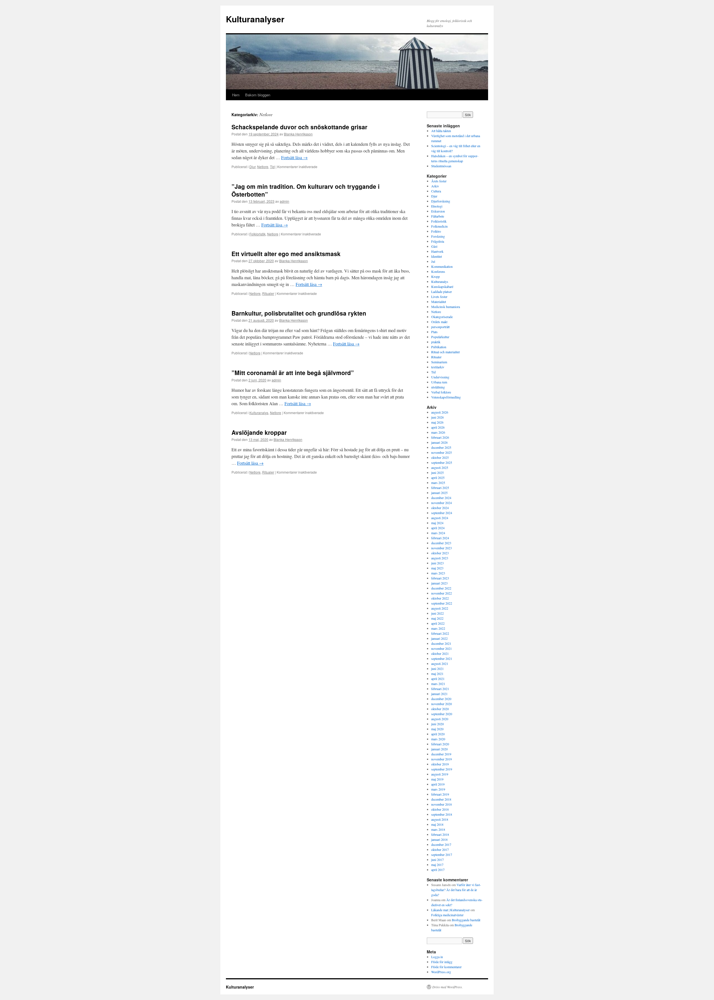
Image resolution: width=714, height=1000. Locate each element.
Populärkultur (440, 337)
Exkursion (438, 211)
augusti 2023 (439, 558)
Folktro (436, 231)
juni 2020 (437, 724)
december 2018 (441, 799)
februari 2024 (440, 538)
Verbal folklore (441, 392)
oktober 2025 (440, 457)
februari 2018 (440, 834)
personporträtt (440, 326)
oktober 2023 (440, 553)
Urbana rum (439, 382)
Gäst (434, 246)
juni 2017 (437, 859)
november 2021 (441, 648)
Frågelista (437, 241)
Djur (252, 166)
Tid (272, 166)
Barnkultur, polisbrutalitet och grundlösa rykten (298, 313)
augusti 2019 (439, 774)
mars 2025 (438, 482)
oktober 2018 (440, 809)
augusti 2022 (439, 608)
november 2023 (441, 548)
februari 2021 (440, 688)
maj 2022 (437, 618)
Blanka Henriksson (298, 134)
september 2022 (441, 603)
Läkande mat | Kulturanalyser (450, 910)
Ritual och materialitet (445, 352)
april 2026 (438, 427)
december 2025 (441, 447)
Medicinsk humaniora (445, 306)
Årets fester (439, 181)
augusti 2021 (439, 663)
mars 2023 (438, 573)
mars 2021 (438, 683)
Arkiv (435, 186)
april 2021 (438, 678)
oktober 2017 (440, 849)
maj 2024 (437, 523)
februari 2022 (440, 633)
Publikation (438, 347)
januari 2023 (439, 583)
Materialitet (438, 301)
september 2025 (441, 462)
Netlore (262, 166)
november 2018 (441, 804)
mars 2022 (438, 628)
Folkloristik (257, 233)
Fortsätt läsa (294, 157)
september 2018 (441, 814)
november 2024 (441, 502)
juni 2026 (437, 417)
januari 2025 (439, 492)
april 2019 (438, 784)
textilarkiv (437, 367)
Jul (433, 261)
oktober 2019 (440, 764)
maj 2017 (437, 864)
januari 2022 (439, 638)
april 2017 (438, 869)
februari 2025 (440, 487)
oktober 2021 (440, 653)
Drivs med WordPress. (447, 987)
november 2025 (441, 452)
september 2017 (441, 854)
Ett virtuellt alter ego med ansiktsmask (286, 253)
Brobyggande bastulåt (466, 920)
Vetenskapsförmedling (446, 397)
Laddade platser (441, 291)
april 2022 (438, 623)
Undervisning (440, 377)
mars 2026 (438, 432)
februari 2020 (440, 744)
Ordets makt (439, 321)
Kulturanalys (258, 412)
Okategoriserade (442, 316)
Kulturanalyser (255, 19)
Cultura (436, 191)
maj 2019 (437, 779)
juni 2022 (437, 613)
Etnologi (436, 206)
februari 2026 (440, 437)
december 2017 (441, 844)
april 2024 (438, 528)
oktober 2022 (440, 598)
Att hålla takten (441, 130)
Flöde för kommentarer (446, 967)
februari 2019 (440, 794)
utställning (438, 387)
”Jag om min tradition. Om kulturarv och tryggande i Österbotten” (305, 190)
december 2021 (441, 643)
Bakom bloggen (257, 94)
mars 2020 (438, 739)
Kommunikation (442, 266)
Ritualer (268, 293)
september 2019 (441, 769)
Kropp (435, 276)
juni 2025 (437, 472)
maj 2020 (437, 729)
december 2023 (441, 543)
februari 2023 (440, 578)
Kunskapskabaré (442, 286)
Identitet (436, 256)
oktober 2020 (440, 709)
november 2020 (441, 703)
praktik (435, 342)
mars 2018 (438, 829)
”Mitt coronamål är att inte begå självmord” (292, 372)
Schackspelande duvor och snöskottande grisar (299, 127)
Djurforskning (440, 201)
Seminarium (439, 362)
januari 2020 (439, 749)
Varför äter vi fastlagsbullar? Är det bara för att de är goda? (456, 889)
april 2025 (438, 477)
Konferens (438, 271)
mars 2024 (438, 533)
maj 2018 (437, 824)
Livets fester (439, 296)
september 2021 (441, 658)
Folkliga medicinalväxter (447, 915)
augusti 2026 (439, 412)
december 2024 (441, 497)
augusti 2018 (439, 819)
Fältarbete (437, 216)
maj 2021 (437, 673)
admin (284, 201)
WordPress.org (441, 972)
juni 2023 (437, 563)
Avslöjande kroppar (259, 432)
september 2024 (441, 512)
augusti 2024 (439, 517)
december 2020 (441, 698)
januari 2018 (439, 839)
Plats (434, 332)
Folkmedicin (439, 226)
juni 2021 (437, 668)
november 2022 (441, 593)
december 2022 (441, 588)
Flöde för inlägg (441, 962)
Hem (236, 94)
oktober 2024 (440, 507)
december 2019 (441, 754)
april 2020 (438, 734)
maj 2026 (437, 422)
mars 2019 (438, 789)
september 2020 (441, 714)
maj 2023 (437, 568)
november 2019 (441, 759)
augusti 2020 (439, 719)
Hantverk (437, 251)
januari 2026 (439, 442)
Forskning (438, 236)
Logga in (437, 956)
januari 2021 (439, 693)
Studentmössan (441, 166)
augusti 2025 (439, 467)
